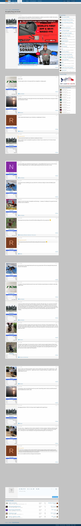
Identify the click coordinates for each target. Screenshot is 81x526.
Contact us (57, 524)
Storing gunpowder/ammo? (15, 506)
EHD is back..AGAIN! (65, 17)
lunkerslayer (11, 334)
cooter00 (54, 514)
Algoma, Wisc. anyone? (65, 35)
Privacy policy (68, 524)
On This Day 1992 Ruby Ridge (67, 56)
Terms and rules (62, 524)
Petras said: (20, 448)
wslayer (11, 191)
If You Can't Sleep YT (65, 51)
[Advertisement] (40, 6)
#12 (56, 282)
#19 (56, 426)
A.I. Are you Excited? (65, 30)
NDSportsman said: (22, 240)
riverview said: (21, 136)
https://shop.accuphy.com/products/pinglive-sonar (27, 65)
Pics (23, 1)
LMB (62, 62)
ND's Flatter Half (14, 94)
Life (62, 49)
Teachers (63, 43)
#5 (56, 134)
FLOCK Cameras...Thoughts (66, 33)
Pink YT (62, 65)
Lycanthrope (10, 507)
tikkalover (10, 514)
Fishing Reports (33, 1)
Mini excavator (64, 46)
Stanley (16, 384)
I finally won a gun (13, 513)
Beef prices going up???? (66, 27)
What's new (14, 1)
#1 (57, 15)
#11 (56, 263)
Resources (11, 2)
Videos (27, 1)
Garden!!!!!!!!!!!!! (64, 38)
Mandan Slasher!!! (64, 41)
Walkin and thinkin (13, 503)
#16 (56, 366)
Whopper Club (16, 2)
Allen (55, 510)
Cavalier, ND (15, 340)
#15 (56, 342)
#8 (56, 199)
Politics (20, 2)
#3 (56, 96)
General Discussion (21, 504)
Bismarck (15, 32)
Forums (19, 1)
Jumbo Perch (63, 70)
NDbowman (11, 173)
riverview (11, 126)
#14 (56, 322)
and (23, 357)
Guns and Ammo (20, 507)
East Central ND (14, 235)
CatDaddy (11, 210)
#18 (56, 405)
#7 (56, 180)
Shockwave (8, 13)
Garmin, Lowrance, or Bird (14, 516)
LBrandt (55, 503)
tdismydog (11, 353)
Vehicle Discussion (19, 510)
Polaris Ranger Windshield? (14, 509)
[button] (19, 489)
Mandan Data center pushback (67, 67)
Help (72, 524)
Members (6, 2)
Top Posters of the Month (65, 87)
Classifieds (40, 1)
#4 (56, 115)
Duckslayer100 (11, 88)
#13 (56, 301)
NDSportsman (11, 229)
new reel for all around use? (66, 54)
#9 (56, 218)
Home (75, 524)
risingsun (11, 107)
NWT (62, 25)
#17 (56, 386)
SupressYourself (53, 507)
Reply (57, 67)
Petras (11, 378)
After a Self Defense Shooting (67, 22)
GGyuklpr (10, 510)
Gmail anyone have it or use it (67, 19)
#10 (56, 237)
